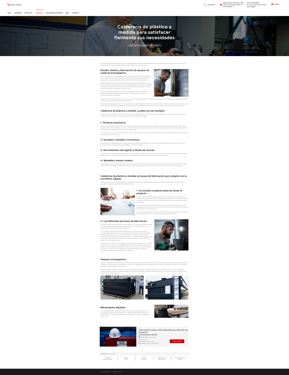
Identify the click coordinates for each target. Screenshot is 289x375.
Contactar (75, 13)
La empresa (18, 13)
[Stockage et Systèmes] (14, 5)
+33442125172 (211, 4)
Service (137, 45)
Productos (28, 13)
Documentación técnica (54, 13)
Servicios (39, 13)
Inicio (9, 13)
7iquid (111, 372)
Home (131, 45)
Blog (67, 13)
